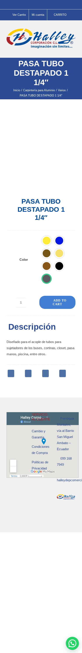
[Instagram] (64, 514)
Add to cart (59, 302)
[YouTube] (70, 514)
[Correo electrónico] (62, 373)
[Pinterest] (45, 373)
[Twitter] (28, 373)
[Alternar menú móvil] (73, 51)
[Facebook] (11, 373)
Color (23, 259)
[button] (46, 240)
